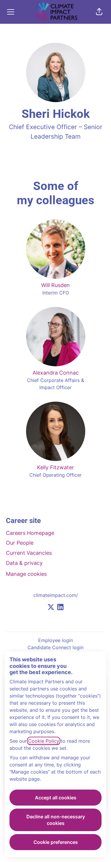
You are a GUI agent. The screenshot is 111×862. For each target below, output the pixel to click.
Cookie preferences (55, 842)
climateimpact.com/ (55, 595)
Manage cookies (26, 574)
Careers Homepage (30, 533)
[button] (99, 12)
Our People (19, 543)
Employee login (55, 640)
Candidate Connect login (55, 647)
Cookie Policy (43, 741)
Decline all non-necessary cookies (55, 820)
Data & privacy (24, 563)
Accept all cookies (55, 798)
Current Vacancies (29, 553)
